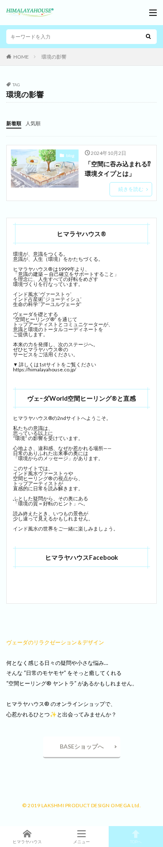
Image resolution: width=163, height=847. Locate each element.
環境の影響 (53, 57)
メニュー (81, 841)
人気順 (33, 123)
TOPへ (136, 841)
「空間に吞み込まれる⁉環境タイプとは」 (118, 168)
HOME (21, 57)
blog (70, 155)
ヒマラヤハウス (27, 841)
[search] (148, 36)
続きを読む (130, 189)
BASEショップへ (82, 746)
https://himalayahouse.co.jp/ (44, 369)
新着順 (13, 123)
